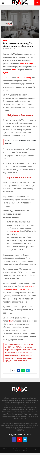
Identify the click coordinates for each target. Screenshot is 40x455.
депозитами (14, 231)
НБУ (11, 321)
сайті (14, 70)
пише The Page (26, 63)
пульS (5, 73)
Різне (5, 40)
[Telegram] (25, 439)
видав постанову (24, 77)
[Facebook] (14, 439)
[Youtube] (19, 439)
